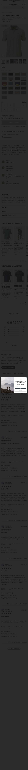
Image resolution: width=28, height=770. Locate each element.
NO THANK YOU (20, 390)
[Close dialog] (26, 378)
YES (20, 388)
